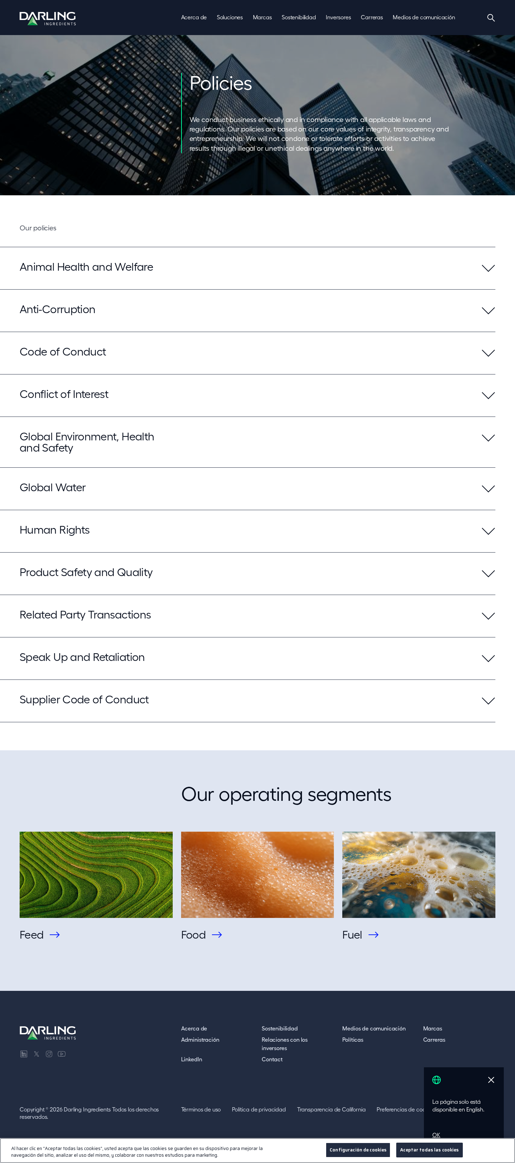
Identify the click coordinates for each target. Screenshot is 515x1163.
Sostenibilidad (280, 1028)
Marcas (432, 1028)
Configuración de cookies (358, 1150)
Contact (272, 1059)
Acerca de (194, 1028)
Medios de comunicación (373, 1028)
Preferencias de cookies (405, 1109)
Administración (200, 1039)
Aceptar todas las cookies (429, 1150)
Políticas (352, 1039)
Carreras (434, 1039)
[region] (257, 1150)
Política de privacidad (259, 1109)
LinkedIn (191, 1059)
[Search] (491, 17)
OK (436, 1135)
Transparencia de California (331, 1109)
